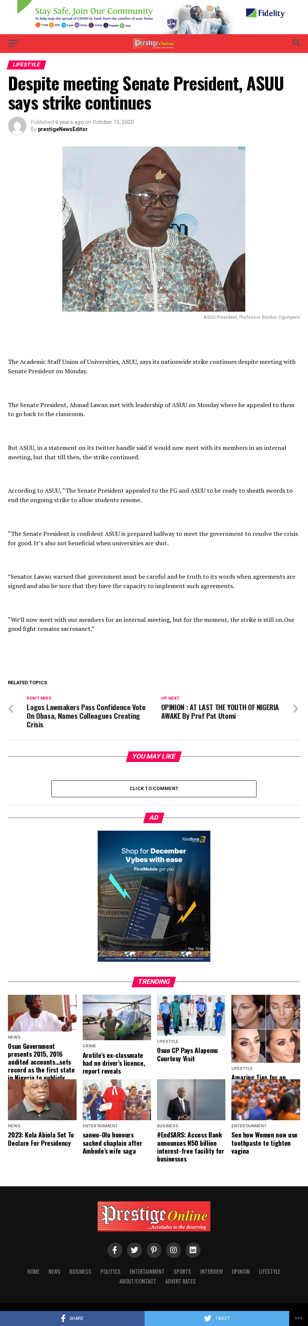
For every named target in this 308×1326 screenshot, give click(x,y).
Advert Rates (180, 1281)
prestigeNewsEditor (63, 129)
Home (33, 1271)
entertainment (147, 1271)
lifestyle (269, 1271)
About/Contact (137, 1281)
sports (182, 1271)
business (80, 1271)
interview (211, 1271)
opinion (241, 1271)
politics (110, 1271)
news (54, 1271)
